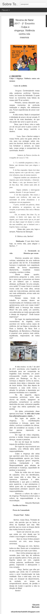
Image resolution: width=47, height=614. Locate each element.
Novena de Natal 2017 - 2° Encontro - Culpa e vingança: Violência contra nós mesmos (24, 28)
